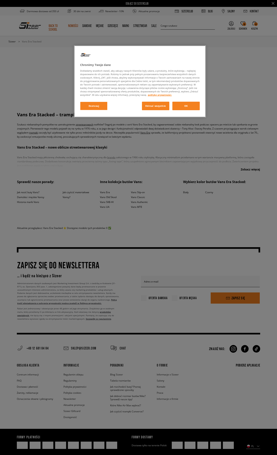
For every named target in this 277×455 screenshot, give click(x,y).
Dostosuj (94, 105)
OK (186, 105)
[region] (140, 81)
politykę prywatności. (160, 94)
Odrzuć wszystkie (155, 105)
